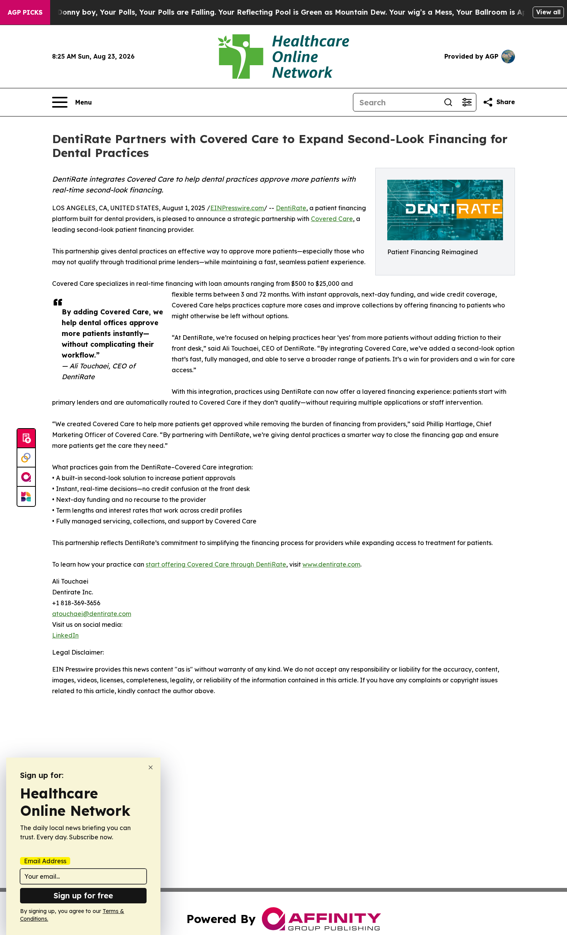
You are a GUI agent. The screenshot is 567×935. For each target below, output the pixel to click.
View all (548, 12)
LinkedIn (65, 635)
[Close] (150, 767)
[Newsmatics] (26, 496)
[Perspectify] (26, 458)
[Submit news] (26, 438)
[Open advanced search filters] (466, 102)
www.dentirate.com (331, 564)
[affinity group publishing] (26, 477)
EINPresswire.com (237, 208)
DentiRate (291, 208)
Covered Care (332, 219)
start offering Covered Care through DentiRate (216, 564)
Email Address (45, 861)
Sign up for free (83, 895)
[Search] (448, 102)
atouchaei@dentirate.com (91, 614)
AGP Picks (25, 12)
